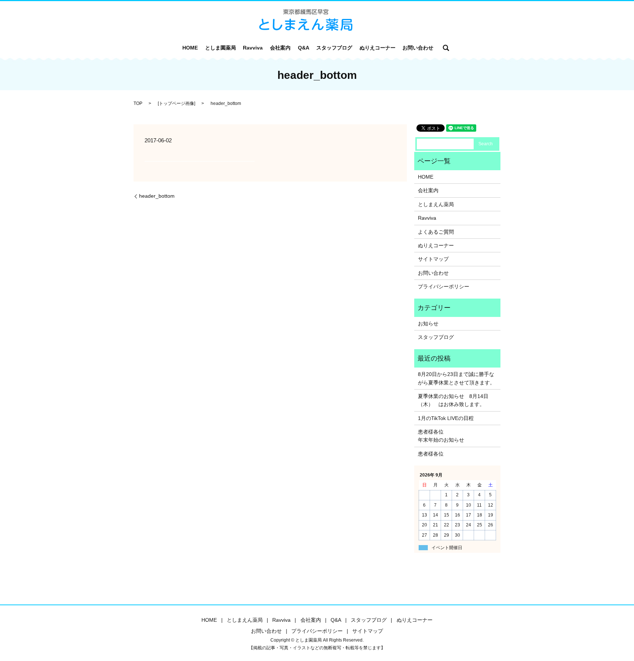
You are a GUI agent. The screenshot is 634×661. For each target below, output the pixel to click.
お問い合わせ (417, 48)
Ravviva (253, 48)
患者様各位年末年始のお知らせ (441, 436)
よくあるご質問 (436, 232)
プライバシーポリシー (443, 286)
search (446, 47)
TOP (138, 103)
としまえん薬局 (436, 204)
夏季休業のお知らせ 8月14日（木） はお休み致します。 (453, 400)
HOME (190, 48)
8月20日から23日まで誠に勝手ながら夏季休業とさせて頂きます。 (456, 378)
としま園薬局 (220, 48)
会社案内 (280, 48)
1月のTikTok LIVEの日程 (446, 418)
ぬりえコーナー (378, 48)
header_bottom (157, 196)
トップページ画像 (176, 103)
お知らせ (428, 323)
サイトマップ (433, 259)
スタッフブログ (334, 48)
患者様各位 (431, 454)
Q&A (303, 48)
